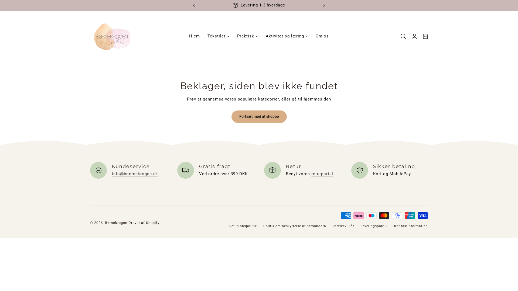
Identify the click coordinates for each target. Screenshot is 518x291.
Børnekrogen (116, 223)
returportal (322, 173)
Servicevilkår (343, 226)
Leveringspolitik (374, 226)
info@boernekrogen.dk (135, 173)
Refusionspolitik (243, 226)
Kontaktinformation (411, 226)
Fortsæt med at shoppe (259, 116)
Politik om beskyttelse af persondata (294, 226)
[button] (403, 36)
